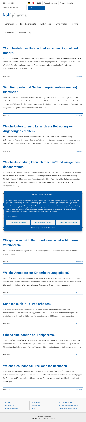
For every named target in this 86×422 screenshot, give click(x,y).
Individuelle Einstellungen (68, 222)
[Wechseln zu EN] (33, 3)
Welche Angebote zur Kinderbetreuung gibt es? (36, 273)
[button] (30, 32)
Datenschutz (43, 227)
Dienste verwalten (12, 216)
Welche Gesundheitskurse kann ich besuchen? (35, 366)
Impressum (51, 227)
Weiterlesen (79, 76)
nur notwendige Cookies (43, 222)
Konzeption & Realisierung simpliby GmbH (43, 418)
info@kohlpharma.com (10, 7)
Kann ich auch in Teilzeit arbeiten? (27, 304)
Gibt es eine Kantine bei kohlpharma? (29, 335)
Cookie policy (35, 227)
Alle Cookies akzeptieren (17, 222)
